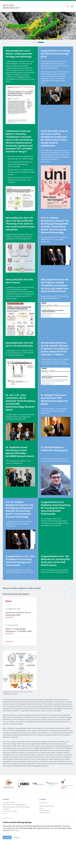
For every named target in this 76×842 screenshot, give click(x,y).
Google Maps (44, 802)
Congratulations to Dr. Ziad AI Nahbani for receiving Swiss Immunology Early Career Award (20, 561)
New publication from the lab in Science (19, 281)
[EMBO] (23, 784)
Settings (16, 837)
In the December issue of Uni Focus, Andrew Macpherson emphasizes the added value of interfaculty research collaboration (54, 138)
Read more (10, 617)
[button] (38, 588)
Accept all (7, 837)
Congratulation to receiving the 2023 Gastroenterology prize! (55, 53)
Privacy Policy (14, 830)
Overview (9, 641)
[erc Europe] (9, 784)
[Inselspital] (53, 784)
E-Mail (5, 813)
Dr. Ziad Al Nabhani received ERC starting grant (54, 449)
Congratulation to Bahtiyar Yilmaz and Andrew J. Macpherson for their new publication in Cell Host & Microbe (19, 236)
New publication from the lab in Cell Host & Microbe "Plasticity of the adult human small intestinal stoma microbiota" (20, 223)
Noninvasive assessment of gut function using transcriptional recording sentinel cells (53, 79)
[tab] (35, 42)
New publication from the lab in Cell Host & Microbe (19, 344)
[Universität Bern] (67, 784)
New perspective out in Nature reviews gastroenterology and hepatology (19, 53)
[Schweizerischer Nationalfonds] (38, 784)
